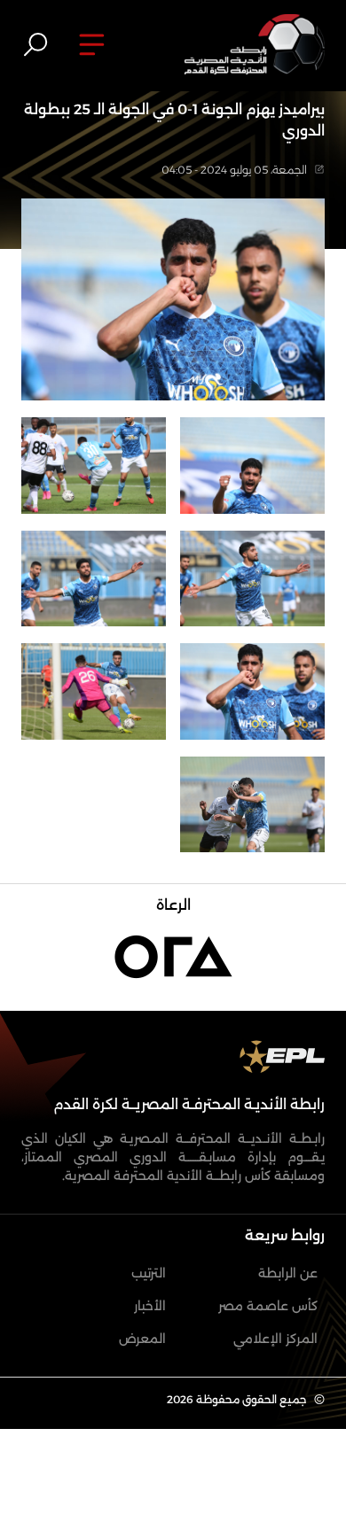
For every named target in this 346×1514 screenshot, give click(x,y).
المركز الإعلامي (275, 1339)
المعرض (142, 1339)
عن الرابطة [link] (288, 1273)
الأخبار (150, 1306)
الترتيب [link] (148, 1273)
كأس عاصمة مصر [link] (268, 1306)
